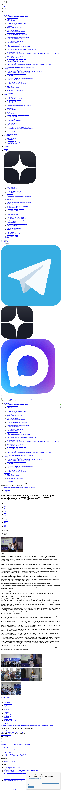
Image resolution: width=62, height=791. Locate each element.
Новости (23, 483)
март (5, 522)
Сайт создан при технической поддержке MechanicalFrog (15, 744)
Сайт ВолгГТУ (7, 752)
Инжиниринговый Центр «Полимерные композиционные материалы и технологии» (29, 64)
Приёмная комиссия (12, 97)
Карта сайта (10, 93)
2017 (5, 514)
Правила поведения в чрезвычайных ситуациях (19, 105)
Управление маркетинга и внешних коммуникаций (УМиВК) (19, 487)
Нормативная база (11, 130)
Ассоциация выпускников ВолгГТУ (16, 33)
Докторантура (10, 124)
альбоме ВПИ (15, 651)
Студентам (6, 717)
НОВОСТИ (10, 102)
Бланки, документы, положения (15, 90)
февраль (6, 521)
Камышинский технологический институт (15, 781)
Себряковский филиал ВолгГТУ (12, 783)
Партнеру (6, 146)
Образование (7, 712)
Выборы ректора (8, 706)
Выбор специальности (12, 95)
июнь (5, 526)
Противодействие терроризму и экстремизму (18, 37)
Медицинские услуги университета (16, 31)
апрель (5, 523)
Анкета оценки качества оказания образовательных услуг (21, 49)
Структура (9, 19)
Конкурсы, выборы (12, 138)
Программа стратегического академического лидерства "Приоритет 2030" (26, 71)
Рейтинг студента (11, 109)
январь (5, 519)
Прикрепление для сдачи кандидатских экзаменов (20, 128)
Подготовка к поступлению (14, 100)
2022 (5, 507)
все (4, 518)
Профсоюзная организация (14, 120)
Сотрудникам (7, 716)
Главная (3, 483)
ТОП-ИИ (6, 723)
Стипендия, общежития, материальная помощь (19, 111)
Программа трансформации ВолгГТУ (16, 74)
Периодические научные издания (15, 61)
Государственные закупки (13, 91)
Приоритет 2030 (8, 715)
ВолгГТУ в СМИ (8, 491)
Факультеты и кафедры (13, 24)
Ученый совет (10, 22)
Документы (10, 139)
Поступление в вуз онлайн (13, 101)
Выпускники (7, 708)
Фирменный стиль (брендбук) (14, 27)
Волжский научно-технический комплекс (14, 779)
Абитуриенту (7, 705)
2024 (5, 504)
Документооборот (11, 141)
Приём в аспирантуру (12, 123)
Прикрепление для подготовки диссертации (18, 127)
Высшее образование (12, 42)
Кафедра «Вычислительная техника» (13, 769)
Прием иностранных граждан (14, 82)
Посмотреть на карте (6, 735)
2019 (5, 511)
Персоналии (10, 29)
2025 (5, 503)
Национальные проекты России (15, 63)
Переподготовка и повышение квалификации (18, 46)
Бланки (8, 112)
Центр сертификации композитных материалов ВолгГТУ (21, 67)
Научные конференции (13, 60)
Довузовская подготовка (13, 48)
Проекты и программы (12, 80)
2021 (5, 508)
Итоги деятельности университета (15, 70)
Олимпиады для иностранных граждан (17, 83)
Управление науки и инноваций (15, 56)
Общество (6, 713)
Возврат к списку (5, 697)
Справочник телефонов (13, 87)
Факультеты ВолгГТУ (9, 761)
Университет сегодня (12, 18)
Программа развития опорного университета (18, 72)
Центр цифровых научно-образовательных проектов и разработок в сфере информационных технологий (34, 53)
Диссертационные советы (13, 57)
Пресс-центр (10, 26)
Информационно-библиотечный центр (17, 23)
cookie (39, 774)
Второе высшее (11, 45)
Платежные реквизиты (12, 89)
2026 (5, 502)
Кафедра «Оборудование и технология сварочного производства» (21, 770)
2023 (5, 506)
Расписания (10, 108)
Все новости (7, 702)
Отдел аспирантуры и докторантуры (16, 59)
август (5, 529)
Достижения (7, 709)
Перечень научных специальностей (16, 126)
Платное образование (12, 113)
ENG (4, 244)
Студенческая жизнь (12, 106)
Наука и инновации (9, 710)
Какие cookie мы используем (35, 778)
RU (1, 244)
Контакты (9, 86)
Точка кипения (10, 35)
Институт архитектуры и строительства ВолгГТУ (16, 754)
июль (5, 527)
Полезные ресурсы (11, 131)
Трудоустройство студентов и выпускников (18, 115)
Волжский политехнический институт (14, 780)
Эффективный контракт (13, 145)
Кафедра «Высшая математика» (12, 767)
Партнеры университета (13, 79)
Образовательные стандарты (14, 44)
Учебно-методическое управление (15, 41)
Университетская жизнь (10, 720)
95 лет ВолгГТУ (8, 704)
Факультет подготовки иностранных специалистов (20, 78)
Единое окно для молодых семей (15, 117)
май (5, 525)
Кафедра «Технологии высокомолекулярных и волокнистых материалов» (23, 773)
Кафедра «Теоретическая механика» (13, 771)
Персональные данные (12, 30)
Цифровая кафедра (11, 75)
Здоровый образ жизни (13, 116)
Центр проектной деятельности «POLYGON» (18, 34)
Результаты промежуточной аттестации (17, 132)
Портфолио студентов (12, 119)
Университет (9, 483)
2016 (5, 515)
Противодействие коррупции (14, 38)
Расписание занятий (12, 134)
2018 (5, 513)
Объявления (7, 490)
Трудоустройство (8, 719)
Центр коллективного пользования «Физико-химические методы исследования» (27, 65)
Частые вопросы (11, 20)
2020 (5, 510)
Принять (31, 787)
